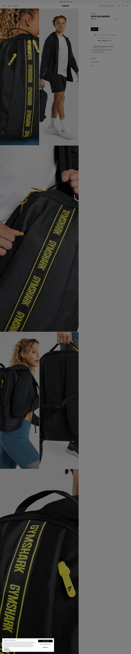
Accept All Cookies (45, 641)
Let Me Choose (45, 647)
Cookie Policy (6, 648)
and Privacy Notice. (7, 650)
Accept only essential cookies (45, 644)
